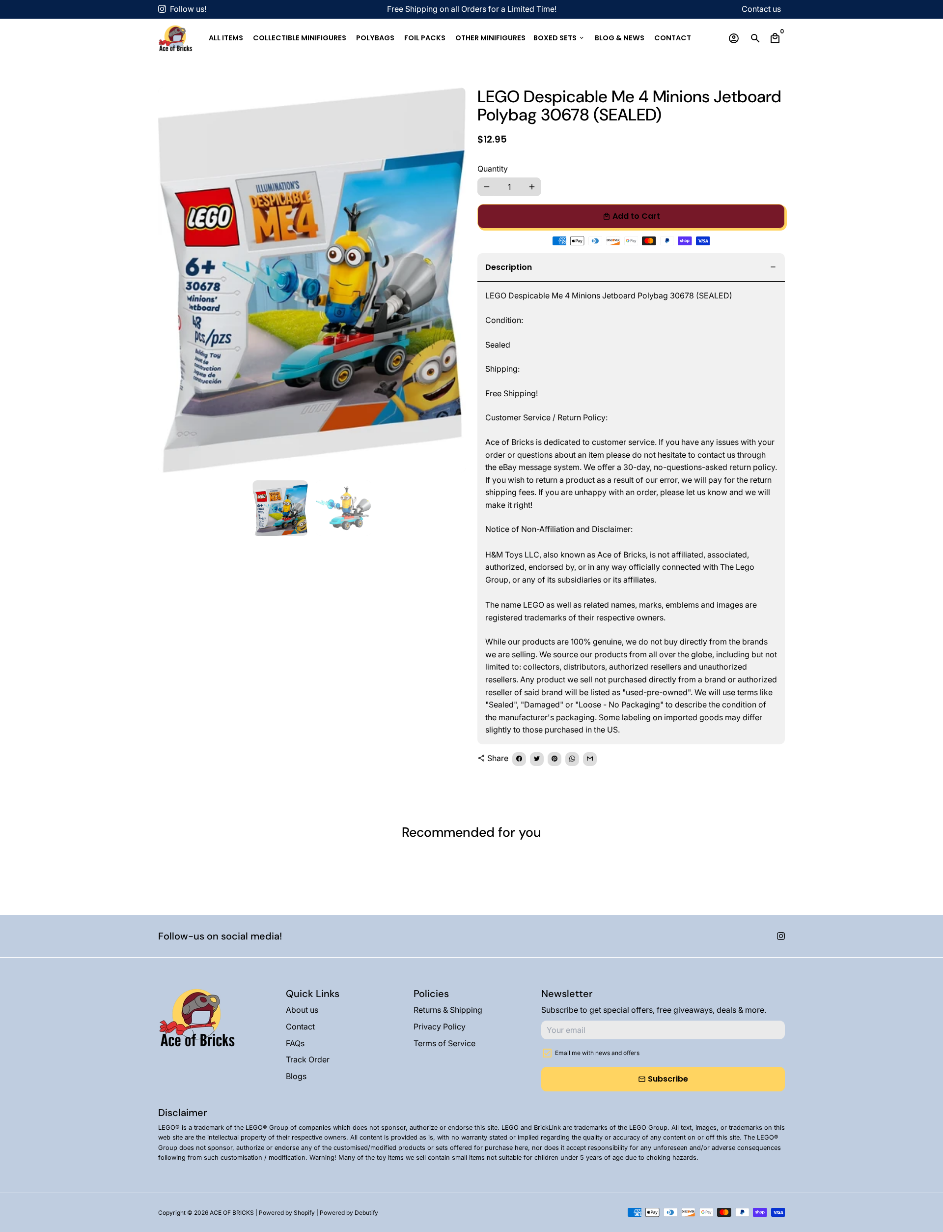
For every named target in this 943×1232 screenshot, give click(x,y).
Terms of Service (444, 1043)
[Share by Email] (590, 759)
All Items (226, 38)
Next (452, 279)
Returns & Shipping (448, 1010)
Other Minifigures (490, 38)
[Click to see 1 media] (280, 508)
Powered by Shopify (287, 1212)
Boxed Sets (559, 38)
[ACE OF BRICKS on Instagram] (162, 9)
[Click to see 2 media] (343, 508)
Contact (672, 38)
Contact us (761, 9)
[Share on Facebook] (519, 759)
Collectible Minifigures (299, 38)
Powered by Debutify (349, 1212)
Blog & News (619, 38)
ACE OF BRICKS (232, 1212)
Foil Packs (424, 38)
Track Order (308, 1059)
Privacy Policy (440, 1026)
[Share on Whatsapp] (572, 759)
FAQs (295, 1043)
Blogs (296, 1076)
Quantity (492, 169)
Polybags (375, 38)
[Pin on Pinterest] (554, 759)
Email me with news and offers (597, 1052)
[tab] (631, 267)
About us (302, 1010)
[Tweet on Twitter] (537, 759)
